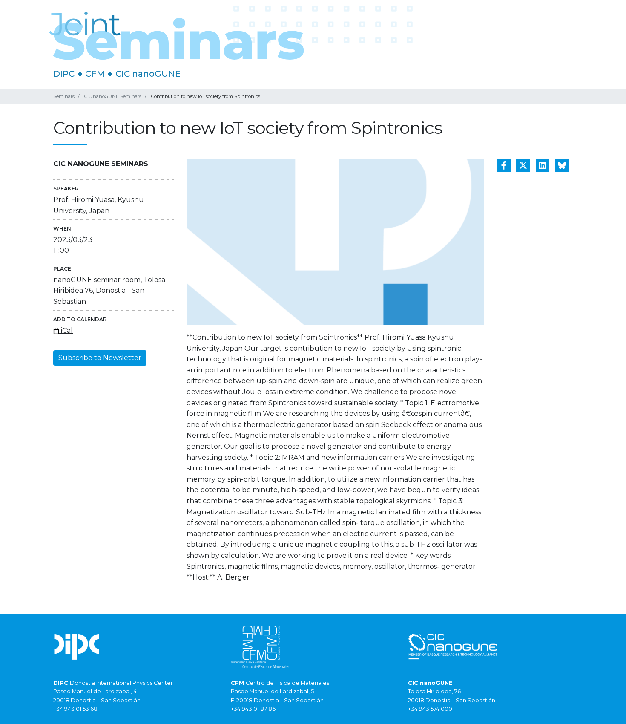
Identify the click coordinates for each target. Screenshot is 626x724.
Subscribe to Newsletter (99, 358)
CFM (95, 74)
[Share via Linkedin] (542, 165)
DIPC (64, 74)
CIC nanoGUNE (148, 74)
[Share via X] (523, 165)
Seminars (64, 96)
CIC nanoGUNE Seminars (112, 96)
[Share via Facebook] (504, 165)
